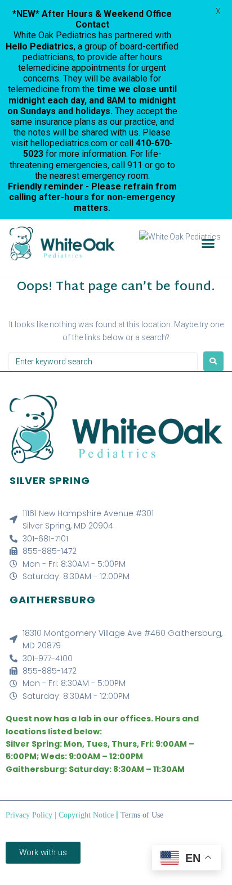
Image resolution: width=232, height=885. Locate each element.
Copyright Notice (86, 815)
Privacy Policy (29, 815)
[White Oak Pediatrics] (180, 236)
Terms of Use (142, 815)
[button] (207, 243)
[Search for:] (103, 361)
